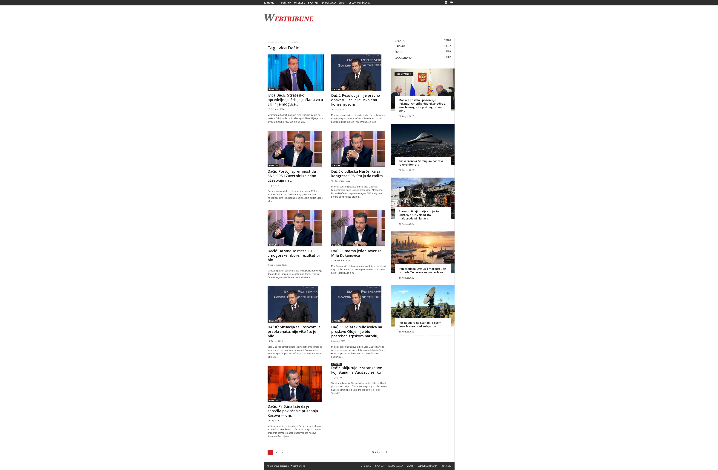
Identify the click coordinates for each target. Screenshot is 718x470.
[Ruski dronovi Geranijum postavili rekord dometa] (423, 144)
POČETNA (286, 2)
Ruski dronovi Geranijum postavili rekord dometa (421, 162)
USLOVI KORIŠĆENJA (359, 2)
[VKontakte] (451, 2)
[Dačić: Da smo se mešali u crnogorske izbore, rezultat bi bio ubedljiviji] (296, 228)
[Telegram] (446, 2)
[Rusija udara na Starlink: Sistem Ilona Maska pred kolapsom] (423, 305)
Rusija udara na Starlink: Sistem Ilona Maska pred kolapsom (420, 324)
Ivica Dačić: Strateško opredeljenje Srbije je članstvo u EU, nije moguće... (295, 100)
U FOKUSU (299, 2)
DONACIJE (446, 465)
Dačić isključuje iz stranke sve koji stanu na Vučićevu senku (356, 370)
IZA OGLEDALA (328, 2)
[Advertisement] (386, 17)
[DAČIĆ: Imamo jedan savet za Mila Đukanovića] (359, 228)
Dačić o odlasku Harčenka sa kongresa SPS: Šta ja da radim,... (358, 173)
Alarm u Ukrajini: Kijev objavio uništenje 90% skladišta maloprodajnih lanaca (419, 214)
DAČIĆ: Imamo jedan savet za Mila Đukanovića (356, 253)
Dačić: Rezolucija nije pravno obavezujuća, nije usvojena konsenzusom (355, 100)
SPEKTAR (313, 2)
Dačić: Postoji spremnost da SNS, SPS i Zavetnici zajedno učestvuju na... (292, 176)
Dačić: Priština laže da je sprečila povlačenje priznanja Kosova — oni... (293, 411)
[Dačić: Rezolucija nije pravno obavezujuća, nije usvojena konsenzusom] (359, 72)
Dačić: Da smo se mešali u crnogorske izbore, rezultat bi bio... (294, 255)
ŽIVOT (342, 2)
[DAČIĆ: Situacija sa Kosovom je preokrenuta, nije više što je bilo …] (296, 304)
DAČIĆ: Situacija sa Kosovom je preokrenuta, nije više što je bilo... (294, 331)
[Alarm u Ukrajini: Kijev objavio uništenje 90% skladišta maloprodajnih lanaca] (423, 198)
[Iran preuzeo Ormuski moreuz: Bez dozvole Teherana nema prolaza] (423, 252)
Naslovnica (272, 42)
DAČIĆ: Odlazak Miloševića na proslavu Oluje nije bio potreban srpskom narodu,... (356, 331)
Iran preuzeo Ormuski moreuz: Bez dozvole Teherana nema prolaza (422, 270)
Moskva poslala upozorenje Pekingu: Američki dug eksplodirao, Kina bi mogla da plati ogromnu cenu (422, 105)
